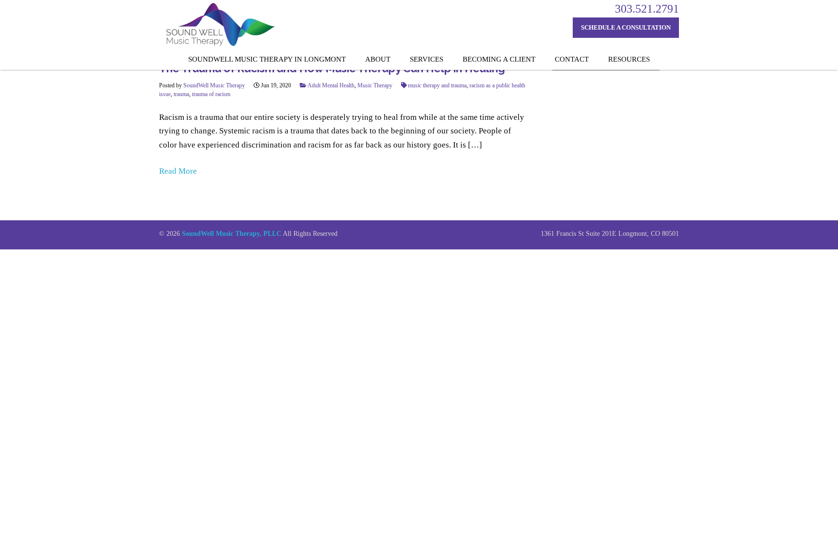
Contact (572, 59)
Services (426, 59)
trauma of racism (211, 94)
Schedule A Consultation (626, 27)
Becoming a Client (499, 59)
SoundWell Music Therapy (214, 85)
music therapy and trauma (437, 85)
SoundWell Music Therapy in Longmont (267, 59)
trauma (181, 94)
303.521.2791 (647, 8)
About (377, 59)
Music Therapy (374, 85)
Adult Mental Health (331, 85)
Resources (629, 59)
